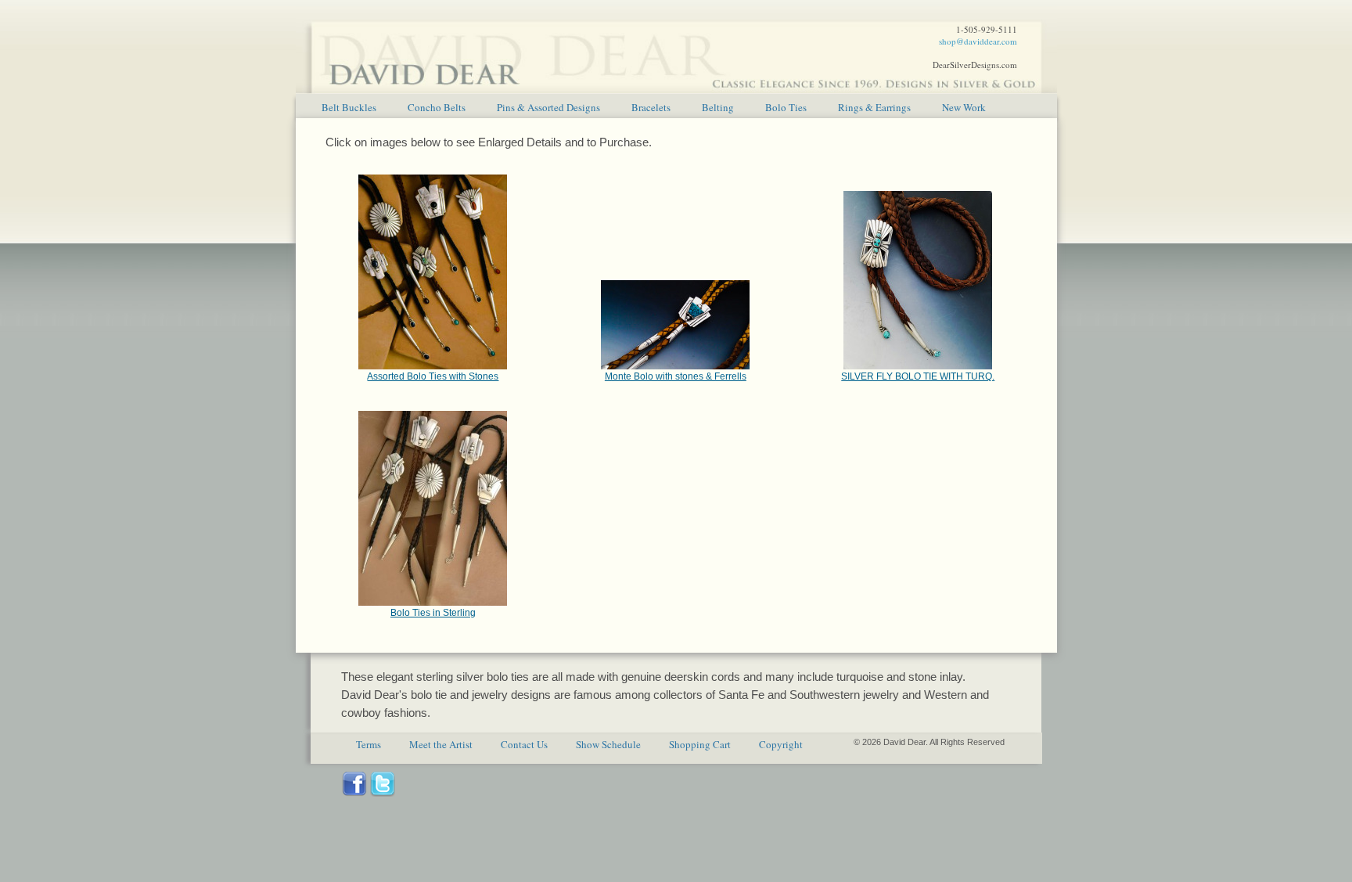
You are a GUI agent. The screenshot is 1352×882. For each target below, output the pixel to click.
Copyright (781, 744)
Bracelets (651, 107)
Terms (368, 744)
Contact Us (524, 744)
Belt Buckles (349, 107)
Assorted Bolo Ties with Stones (432, 376)
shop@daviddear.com (978, 41)
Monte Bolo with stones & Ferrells (675, 376)
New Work (964, 107)
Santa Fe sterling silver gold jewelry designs (676, 47)
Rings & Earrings (874, 107)
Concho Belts (437, 107)
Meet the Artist (441, 744)
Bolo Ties (786, 107)
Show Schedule (608, 744)
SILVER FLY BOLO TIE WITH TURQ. (917, 376)
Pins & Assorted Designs (548, 107)
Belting (718, 107)
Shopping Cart (700, 744)
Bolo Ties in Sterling (433, 612)
